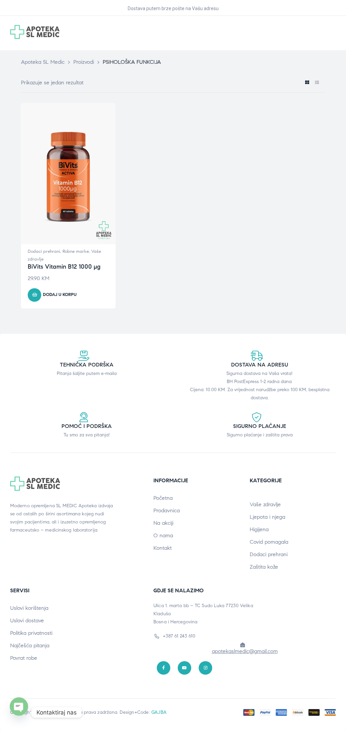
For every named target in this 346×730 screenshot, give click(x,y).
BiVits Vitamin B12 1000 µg (64, 266)
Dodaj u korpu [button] (60, 294)
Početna (163, 498)
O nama (163, 535)
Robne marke (76, 251)
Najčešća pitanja (29, 645)
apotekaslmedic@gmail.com (245, 651)
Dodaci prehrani (44, 251)
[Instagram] (205, 668)
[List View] (317, 82)
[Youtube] (184, 668)
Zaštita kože (264, 567)
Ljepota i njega (267, 517)
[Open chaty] (19, 712)
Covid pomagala (269, 542)
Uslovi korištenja (29, 608)
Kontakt (162, 548)
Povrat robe (23, 658)
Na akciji (163, 523)
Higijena (259, 529)
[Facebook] (163, 668)
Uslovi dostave (27, 620)
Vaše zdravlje (265, 504)
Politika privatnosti (31, 633)
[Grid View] (307, 82)
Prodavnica (166, 510)
